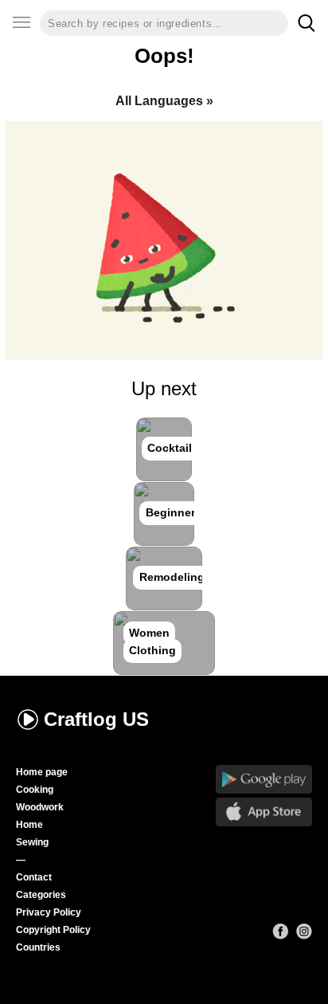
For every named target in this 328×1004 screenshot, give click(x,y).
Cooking (34, 789)
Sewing (32, 842)
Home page (42, 772)
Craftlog (96, 719)
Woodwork (40, 807)
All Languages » (164, 101)
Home (29, 824)
